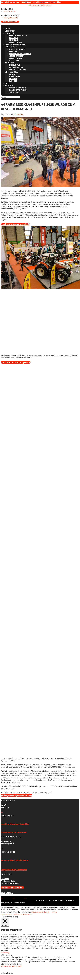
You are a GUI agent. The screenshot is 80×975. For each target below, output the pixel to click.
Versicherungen (16, 56)
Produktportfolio (18, 35)
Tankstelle (14, 60)
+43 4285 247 (26, 2)
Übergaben (10, 31)
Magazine (13, 40)
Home (7, 29)
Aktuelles (9, 63)
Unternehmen (11, 72)
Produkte (9, 33)
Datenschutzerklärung (40, 912)
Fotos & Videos (16, 67)
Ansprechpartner (17, 88)
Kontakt (9, 85)
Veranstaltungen (17, 69)
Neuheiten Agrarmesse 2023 (15, 224)
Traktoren (5, 879)
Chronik (13, 79)
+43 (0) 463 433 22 (11, 17)
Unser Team (14, 76)
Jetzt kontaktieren (10, 22)
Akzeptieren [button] (27, 914)
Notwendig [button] (5, 953)
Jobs (7, 83)
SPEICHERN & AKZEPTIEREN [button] (11, 966)
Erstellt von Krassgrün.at (17, 903)
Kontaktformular (17, 90)
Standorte (14, 92)
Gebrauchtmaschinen (15, 44)
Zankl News (19, 114)
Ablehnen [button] (18, 914)
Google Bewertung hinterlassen (14, 832)
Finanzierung (15, 42)
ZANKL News (14, 65)
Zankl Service (11, 47)
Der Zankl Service (17, 49)
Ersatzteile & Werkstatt (20, 54)
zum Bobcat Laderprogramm (16, 362)
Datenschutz (5, 903)
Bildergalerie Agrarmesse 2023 (16, 795)
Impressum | (70, 900)
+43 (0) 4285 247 (10, 11)
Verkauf (13, 51)
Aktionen (13, 38)
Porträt (13, 74)
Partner (13, 81)
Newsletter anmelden (12, 887)
